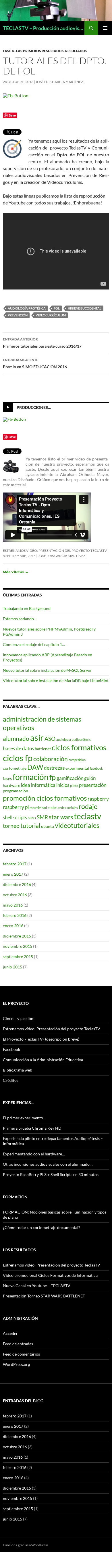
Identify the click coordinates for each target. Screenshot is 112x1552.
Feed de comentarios (21, 1354)
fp (52, 777)
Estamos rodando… (20, 618)
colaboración (50, 758)
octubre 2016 (15, 894)
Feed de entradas (18, 1343)
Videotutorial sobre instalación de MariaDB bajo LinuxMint (56, 680)
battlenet (43, 748)
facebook (96, 768)
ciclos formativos (79, 747)
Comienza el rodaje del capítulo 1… (34, 644)
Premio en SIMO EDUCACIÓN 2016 (35, 363)
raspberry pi (16, 807)
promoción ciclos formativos (45, 798)
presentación (92, 785)
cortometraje (14, 768)
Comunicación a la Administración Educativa (43, 1059)
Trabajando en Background (27, 608)
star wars (61, 817)
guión (90, 778)
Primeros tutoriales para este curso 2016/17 (42, 342)
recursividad (38, 808)
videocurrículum (51, 315)
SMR (42, 817)
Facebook (11, 1049)
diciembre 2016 (17, 884)
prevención (18, 315)
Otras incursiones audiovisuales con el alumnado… (47, 1164)
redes (52, 807)
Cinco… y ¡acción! (19, 1018)
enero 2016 (13, 925)
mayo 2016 (13, 905)
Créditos (10, 1080)
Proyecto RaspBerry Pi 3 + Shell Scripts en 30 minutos (51, 1174)
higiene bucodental (84, 308)
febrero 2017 (14, 863)
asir (37, 737)
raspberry (98, 799)
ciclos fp (17, 758)
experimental (77, 768)
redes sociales (68, 808)
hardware (11, 785)
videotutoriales (77, 825)
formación (31, 777)
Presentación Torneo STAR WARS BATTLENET (44, 1295)
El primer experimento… (24, 1117)
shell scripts (15, 817)
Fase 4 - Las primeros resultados (33, 51)
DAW (35, 767)
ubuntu (47, 826)
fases (7, 778)
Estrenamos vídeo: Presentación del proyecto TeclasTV (55, 550)
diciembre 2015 (17, 935)
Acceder (10, 1333)
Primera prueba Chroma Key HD (32, 1128)
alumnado (16, 738)
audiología (63, 739)
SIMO (32, 818)
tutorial (30, 825)
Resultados (76, 51)
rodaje (88, 806)
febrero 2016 (14, 915)
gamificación (70, 778)
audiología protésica (27, 308)
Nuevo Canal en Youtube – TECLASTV (36, 1285)
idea (25, 785)
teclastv (87, 816)
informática (43, 785)
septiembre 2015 (18, 956)
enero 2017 (13, 874)
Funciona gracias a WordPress (25, 1545)
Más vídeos (15, 572)
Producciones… (34, 407)
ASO (50, 738)
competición (77, 760)
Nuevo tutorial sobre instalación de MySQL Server (47, 670)
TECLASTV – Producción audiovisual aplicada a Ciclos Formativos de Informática (43, 28)
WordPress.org (16, 1364)
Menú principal (105, 28)
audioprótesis (81, 739)
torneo (11, 825)
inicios (62, 785)
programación (15, 790)
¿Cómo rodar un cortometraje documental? (41, 1227)
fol (57, 308)
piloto (74, 785)
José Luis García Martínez (59, 82)
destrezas (54, 768)
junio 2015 (12, 966)
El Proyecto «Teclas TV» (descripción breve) (41, 1039)
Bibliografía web (17, 1070)
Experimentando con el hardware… (34, 1153)
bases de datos (18, 748)
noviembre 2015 (17, 946)
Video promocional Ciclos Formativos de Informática (50, 1275)
